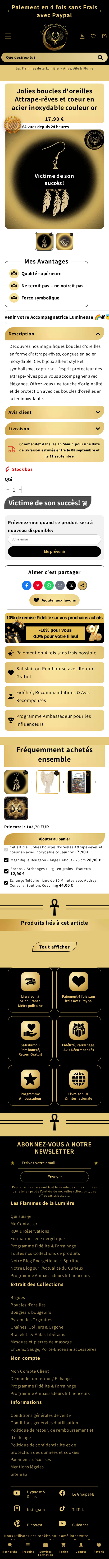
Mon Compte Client (30, 1371)
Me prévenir (54, 551)
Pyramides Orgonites (31, 1319)
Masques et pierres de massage (41, 1342)
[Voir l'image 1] (44, 241)
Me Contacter (24, 1224)
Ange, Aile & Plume (78, 68)
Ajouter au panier (54, 839)
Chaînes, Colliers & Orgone (37, 1327)
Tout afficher (54, 947)
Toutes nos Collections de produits (45, 1253)
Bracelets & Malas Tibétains (38, 1334)
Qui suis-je (21, 1216)
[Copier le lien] (82, 585)
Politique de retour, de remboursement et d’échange (52, 1433)
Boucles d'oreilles (28, 1305)
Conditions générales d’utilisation (44, 1423)
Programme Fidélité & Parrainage (43, 1246)
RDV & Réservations (30, 1231)
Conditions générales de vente (41, 1415)
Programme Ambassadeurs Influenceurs (50, 1275)
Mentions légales (27, 1467)
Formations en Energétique (38, 1238)
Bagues (18, 1297)
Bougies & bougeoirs (31, 1312)
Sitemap (19, 1474)
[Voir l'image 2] (65, 241)
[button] (8, 36)
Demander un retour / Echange (41, 1378)
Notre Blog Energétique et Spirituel (46, 1261)
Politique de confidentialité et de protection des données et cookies (45, 1448)
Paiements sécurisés (31, 1459)
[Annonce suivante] (100, 11)
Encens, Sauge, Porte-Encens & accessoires (54, 1349)
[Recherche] (100, 57)
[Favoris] (93, 36)
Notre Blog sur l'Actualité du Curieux (47, 1268)
